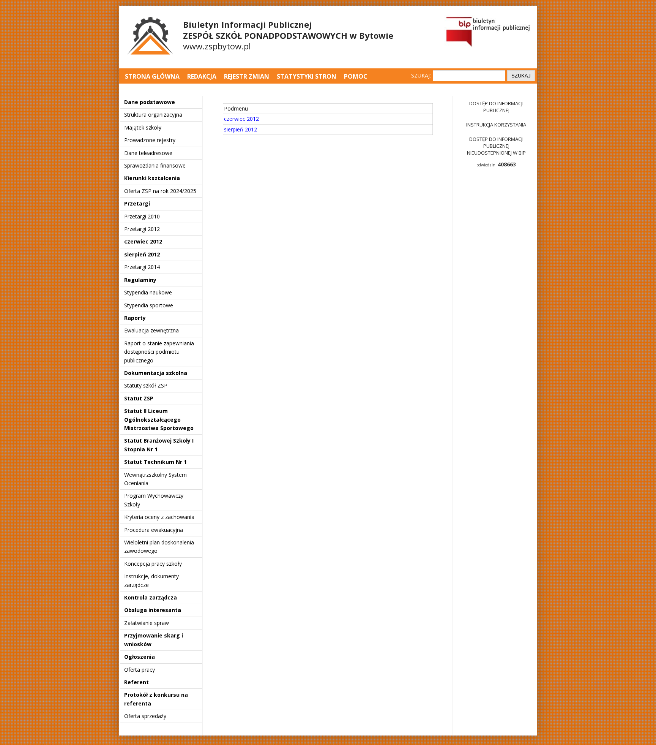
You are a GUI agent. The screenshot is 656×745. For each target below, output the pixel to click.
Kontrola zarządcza (150, 597)
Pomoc (355, 76)
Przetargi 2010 (142, 216)
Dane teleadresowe (148, 153)
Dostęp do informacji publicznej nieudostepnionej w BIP (496, 146)
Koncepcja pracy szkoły (153, 563)
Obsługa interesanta (152, 610)
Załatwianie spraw (146, 622)
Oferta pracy (139, 669)
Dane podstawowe (149, 102)
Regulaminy (140, 279)
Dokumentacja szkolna (155, 372)
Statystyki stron (306, 76)
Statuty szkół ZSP (145, 385)
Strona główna (153, 76)
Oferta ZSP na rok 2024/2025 (160, 191)
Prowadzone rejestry (149, 140)
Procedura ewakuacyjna (153, 529)
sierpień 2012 (142, 254)
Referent (136, 682)
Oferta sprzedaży (145, 716)
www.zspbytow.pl (217, 46)
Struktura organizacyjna (153, 114)
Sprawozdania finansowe (155, 165)
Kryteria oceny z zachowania (159, 516)
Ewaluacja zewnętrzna (151, 330)
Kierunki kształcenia (152, 178)
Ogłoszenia (139, 656)
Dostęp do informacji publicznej (496, 107)
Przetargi (137, 203)
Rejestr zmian (246, 76)
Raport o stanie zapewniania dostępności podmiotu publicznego (159, 352)
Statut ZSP (138, 398)
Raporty (135, 317)
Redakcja (201, 76)
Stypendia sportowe (148, 305)
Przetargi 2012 (142, 229)
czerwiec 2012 (143, 241)
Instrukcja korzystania (496, 124)
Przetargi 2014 (142, 266)
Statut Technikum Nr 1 (155, 461)
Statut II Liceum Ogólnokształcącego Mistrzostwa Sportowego (159, 419)
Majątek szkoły (142, 127)
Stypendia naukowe (148, 292)
